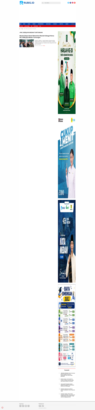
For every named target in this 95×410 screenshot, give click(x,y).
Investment (48, 23)
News (24, 23)
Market (67, 23)
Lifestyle (61, 23)
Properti (55, 23)
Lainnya (72, 23)
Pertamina (36, 26)
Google (21, 26)
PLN (40, 26)
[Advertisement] (47, 13)
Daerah (34, 23)
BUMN (29, 23)
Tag (22, 28)
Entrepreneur (40, 23)
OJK (31, 26)
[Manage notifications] (2, 407)
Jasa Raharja (27, 26)
